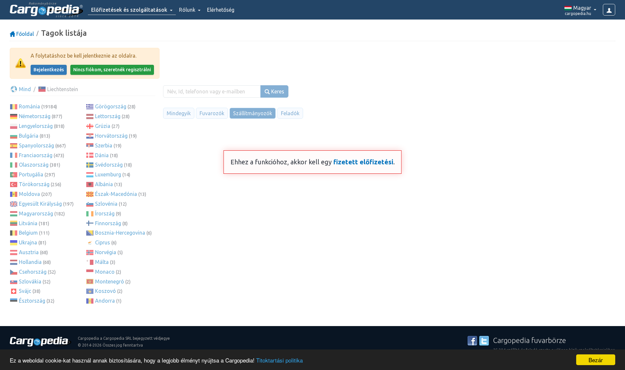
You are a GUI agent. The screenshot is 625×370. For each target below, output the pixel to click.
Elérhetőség (220, 10)
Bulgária (28, 136)
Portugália (31, 174)
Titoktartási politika (279, 360)
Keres (277, 91)
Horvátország (111, 136)
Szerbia (103, 145)
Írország (105, 213)
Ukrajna (28, 242)
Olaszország (34, 165)
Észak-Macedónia (116, 194)
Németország (34, 116)
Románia (29, 106)
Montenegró (109, 281)
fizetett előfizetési (363, 162)
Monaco (105, 272)
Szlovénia (106, 204)
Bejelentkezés (49, 69)
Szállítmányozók (252, 113)
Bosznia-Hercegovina (120, 233)
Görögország (110, 106)
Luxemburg (108, 174)
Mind (24, 89)
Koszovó (105, 291)
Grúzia (102, 126)
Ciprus (102, 242)
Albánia (104, 184)
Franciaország (35, 155)
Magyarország (36, 213)
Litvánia (28, 223)
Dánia (102, 155)
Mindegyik (179, 113)
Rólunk (188, 10)
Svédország (109, 165)
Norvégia (105, 252)
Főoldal (24, 34)
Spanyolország (36, 145)
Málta (102, 262)
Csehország (33, 272)
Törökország (34, 184)
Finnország (108, 223)
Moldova (29, 194)
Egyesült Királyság (40, 204)
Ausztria (29, 252)
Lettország (107, 116)
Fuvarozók (212, 113)
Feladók (290, 113)
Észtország (32, 301)
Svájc (25, 291)
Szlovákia (30, 281)
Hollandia (30, 262)
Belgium (28, 233)
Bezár (596, 360)
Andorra (105, 301)
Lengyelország (36, 126)
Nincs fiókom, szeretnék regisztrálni (112, 69)
